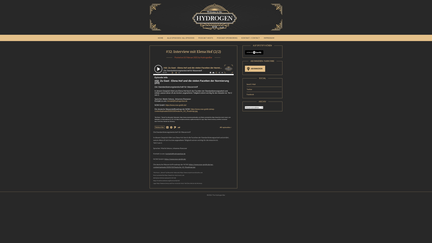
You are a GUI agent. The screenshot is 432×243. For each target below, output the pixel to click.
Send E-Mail (251, 84)
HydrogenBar (206, 57)
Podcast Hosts (205, 38)
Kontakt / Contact (250, 38)
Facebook (250, 94)
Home (160, 38)
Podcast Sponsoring (227, 38)
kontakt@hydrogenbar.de (175, 154)
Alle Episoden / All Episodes (180, 38)
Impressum (269, 38)
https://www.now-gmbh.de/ (175, 159)
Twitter (249, 89)
